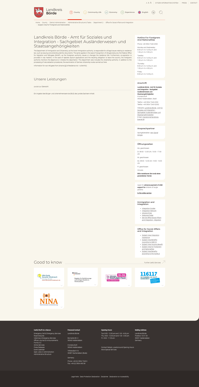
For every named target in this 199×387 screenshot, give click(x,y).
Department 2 (98, 22)
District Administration (58, 22)
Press (184, 3)
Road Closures (39, 336)
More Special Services (109, 350)
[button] (49, 277)
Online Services (39, 345)
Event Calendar (39, 350)
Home (38, 22)
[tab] (49, 277)
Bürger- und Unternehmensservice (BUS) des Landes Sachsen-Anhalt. (70, 94)
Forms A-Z (37, 343)
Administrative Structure (42, 354)
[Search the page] (161, 12)
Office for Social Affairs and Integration (119, 22)
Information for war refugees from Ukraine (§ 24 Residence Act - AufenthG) (60, 66)
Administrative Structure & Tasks (79, 22)
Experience (130, 12)
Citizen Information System (166, 3)
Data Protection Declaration (90, 377)
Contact (193, 3)
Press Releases (39, 347)
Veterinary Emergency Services (45, 338)
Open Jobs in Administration (44, 352)
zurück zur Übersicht (41, 86)
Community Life (94, 12)
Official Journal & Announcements (46, 340)
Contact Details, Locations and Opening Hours (117, 347)
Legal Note (75, 377)
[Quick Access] (154, 12)
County (76, 12)
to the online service (144, 193)
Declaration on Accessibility (119, 377)
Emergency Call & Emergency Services (47, 333)
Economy (113, 12)
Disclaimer (104, 377)
